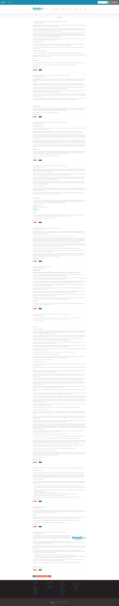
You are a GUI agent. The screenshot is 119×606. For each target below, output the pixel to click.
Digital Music (56, 9)
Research (48, 585)
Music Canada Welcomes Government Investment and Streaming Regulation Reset (50, 122)
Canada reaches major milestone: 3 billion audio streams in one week (47, 227)
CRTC (37, 567)
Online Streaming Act (41, 567)
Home (47, 9)
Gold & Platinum (63, 9)
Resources (76, 9)
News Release (38, 114)
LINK (85, 62)
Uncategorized (38, 66)
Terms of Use (76, 587)
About (80, 9)
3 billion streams (37, 259)
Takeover (77, 584)
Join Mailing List (114, 2)
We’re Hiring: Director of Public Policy (40, 506)
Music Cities (70, 9)
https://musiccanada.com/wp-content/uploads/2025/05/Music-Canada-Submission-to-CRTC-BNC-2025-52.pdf (62, 497)
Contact (85, 9)
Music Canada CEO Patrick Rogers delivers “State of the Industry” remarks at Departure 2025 (52, 314)
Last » (49, 576)
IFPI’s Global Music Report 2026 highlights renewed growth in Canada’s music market (50, 165)
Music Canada (41, 470)
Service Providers (50, 586)
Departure (74, 317)
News (51, 9)
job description (41, 522)
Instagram (62, 589)
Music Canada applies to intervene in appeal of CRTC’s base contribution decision (49, 532)
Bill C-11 (36, 567)
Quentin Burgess (41, 76)
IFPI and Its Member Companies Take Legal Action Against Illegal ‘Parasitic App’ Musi (50, 21)
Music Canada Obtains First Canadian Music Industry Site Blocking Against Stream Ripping (51, 75)
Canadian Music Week (37, 460)
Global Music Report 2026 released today (54, 169)
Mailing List (75, 589)
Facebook (62, 586)
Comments (35, 116)
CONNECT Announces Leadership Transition (42, 266)
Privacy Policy (76, 586)
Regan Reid (40, 533)
